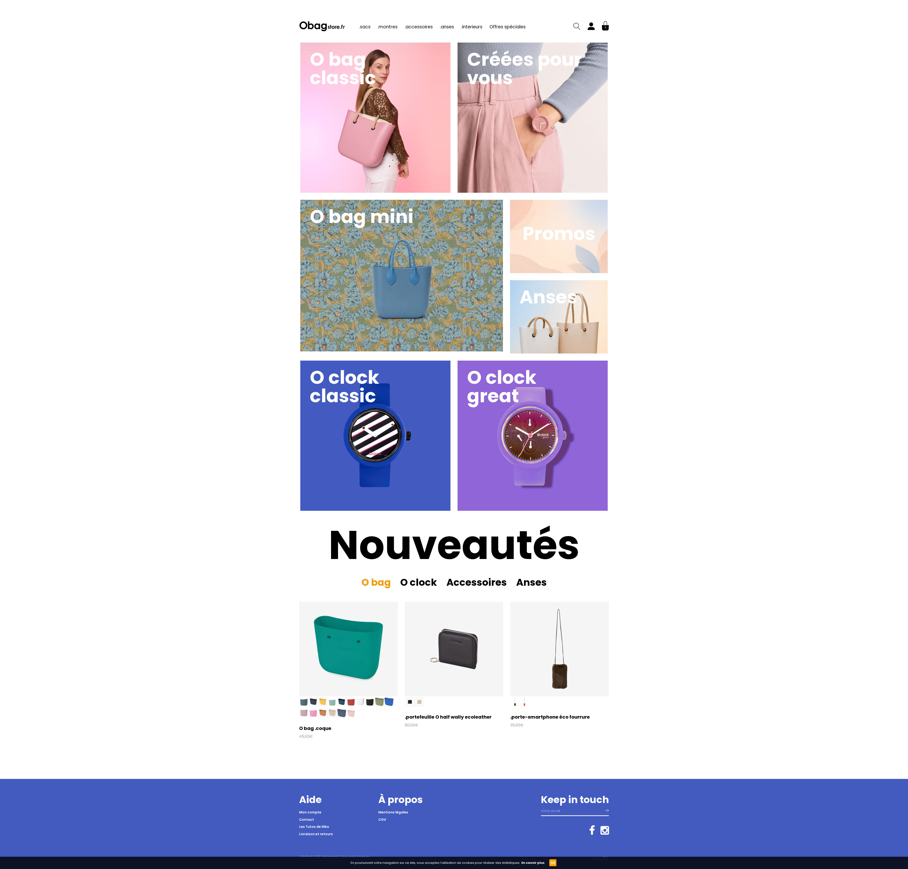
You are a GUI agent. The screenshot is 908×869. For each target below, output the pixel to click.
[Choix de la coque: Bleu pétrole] (341, 705)
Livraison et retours (316, 834)
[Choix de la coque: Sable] (332, 716)
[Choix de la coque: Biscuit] (322, 716)
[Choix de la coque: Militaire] (379, 705)
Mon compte (310, 812)
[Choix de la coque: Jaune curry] (322, 705)
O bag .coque (315, 728)
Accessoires (476, 582)
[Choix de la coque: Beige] (419, 705)
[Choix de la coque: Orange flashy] (524, 705)
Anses (531, 582)
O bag (376, 582)
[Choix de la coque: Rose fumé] (304, 716)
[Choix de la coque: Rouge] (351, 705)
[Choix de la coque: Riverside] (341, 716)
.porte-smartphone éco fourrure (550, 717)
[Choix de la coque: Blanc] (360, 705)
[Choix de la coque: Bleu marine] (313, 705)
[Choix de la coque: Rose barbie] (313, 716)
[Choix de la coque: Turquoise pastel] (332, 705)
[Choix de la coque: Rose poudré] (351, 716)
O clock (418, 582)
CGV (382, 819)
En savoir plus (533, 862)
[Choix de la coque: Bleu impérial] (389, 705)
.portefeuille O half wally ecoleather (448, 717)
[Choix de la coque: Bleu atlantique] (304, 705)
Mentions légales (393, 812)
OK (552, 862)
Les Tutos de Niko (314, 826)
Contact (306, 819)
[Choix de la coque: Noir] (370, 705)
